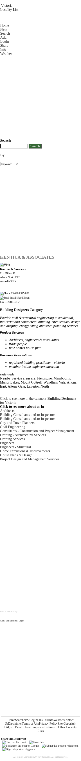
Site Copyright (67, 723)
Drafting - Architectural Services (23, 435)
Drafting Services (12, 439)
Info (3, 49)
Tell (45, 720)
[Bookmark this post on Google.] (20, 745)
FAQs (7, 727)
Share (4, 45)
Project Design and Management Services (29, 459)
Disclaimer (15, 723)
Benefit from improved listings (34, 727)
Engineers (7, 443)
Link (40, 720)
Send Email (23, 297)
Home (4, 25)
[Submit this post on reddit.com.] (60, 745)
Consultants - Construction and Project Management (37, 431)
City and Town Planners (17, 423)
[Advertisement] (40, 96)
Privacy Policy (48, 723)
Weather (6, 53)
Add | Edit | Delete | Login (12, 620)
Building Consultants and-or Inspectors (27, 415)
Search (5, 33)
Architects (7, 411)
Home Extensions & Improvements (25, 451)
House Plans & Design (16, 455)
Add (3, 37)
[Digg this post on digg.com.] (19, 749)
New (3, 29)
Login (4, 41)
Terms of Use (30, 723)
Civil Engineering (12, 427)
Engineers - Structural (15, 447)
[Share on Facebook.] (14, 742)
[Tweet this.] (36, 742)
